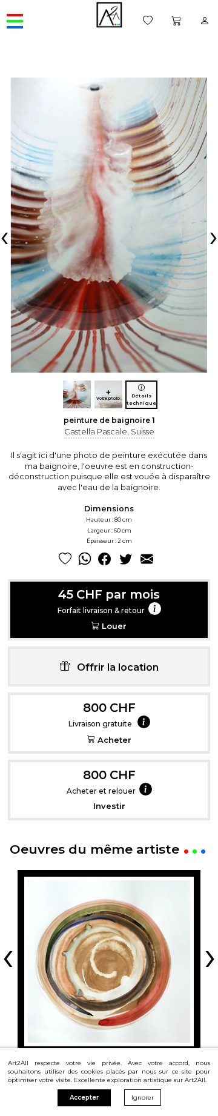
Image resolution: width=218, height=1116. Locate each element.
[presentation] (4, 236)
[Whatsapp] (85, 559)
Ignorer (142, 1097)
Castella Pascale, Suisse (109, 431)
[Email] (146, 559)
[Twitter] (125, 559)
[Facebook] (104, 559)
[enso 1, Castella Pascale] (109, 961)
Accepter (84, 1097)
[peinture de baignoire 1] (77, 394)
